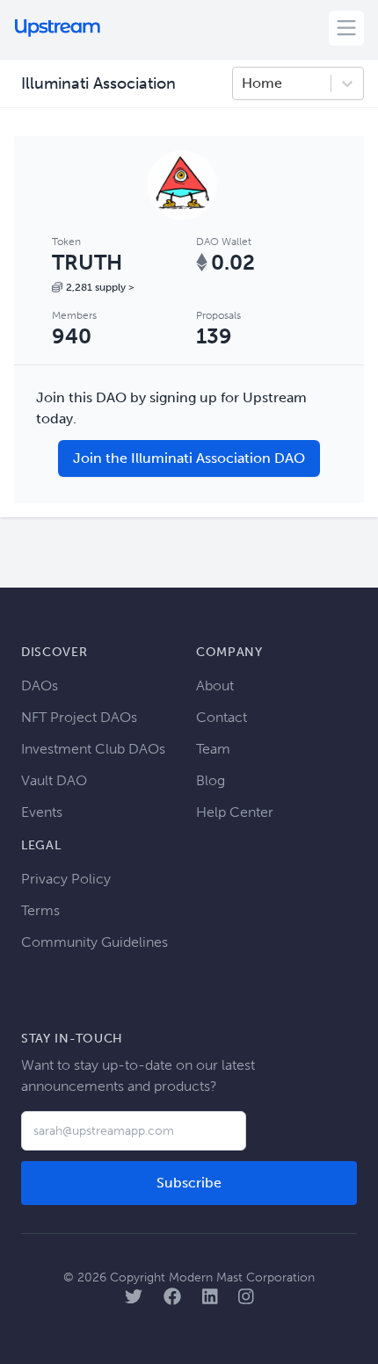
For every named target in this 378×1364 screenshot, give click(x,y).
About (215, 685)
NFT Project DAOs (79, 717)
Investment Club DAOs (93, 748)
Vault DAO (54, 780)
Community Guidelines (94, 942)
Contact (221, 717)
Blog (210, 780)
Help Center (234, 812)
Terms (40, 910)
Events (41, 812)
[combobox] (243, 83)
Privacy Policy (66, 878)
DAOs (39, 685)
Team (213, 748)
